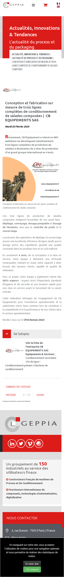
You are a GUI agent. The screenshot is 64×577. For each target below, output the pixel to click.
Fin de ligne (33, 361)
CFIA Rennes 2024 (34, 319)
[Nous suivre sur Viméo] (28, 441)
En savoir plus (32, 563)
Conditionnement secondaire (41, 358)
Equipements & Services (40, 354)
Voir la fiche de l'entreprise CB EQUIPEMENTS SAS (37, 347)
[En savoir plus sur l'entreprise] (12, 90)
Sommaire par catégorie (18, 386)
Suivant (40, 395)
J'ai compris (32, 569)
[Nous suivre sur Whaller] (37, 441)
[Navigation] (33, 5)
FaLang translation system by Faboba (16, 401)
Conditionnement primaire (19, 365)
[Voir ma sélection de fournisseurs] (45, 5)
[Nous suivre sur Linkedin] (10, 441)
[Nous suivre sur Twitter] (19, 441)
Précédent (11, 395)
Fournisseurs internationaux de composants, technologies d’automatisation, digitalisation (31, 493)
